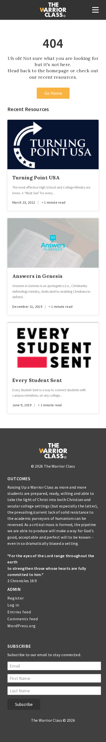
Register (15, 598)
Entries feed (19, 611)
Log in (13, 604)
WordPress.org (21, 625)
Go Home (53, 93)
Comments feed (22, 618)
